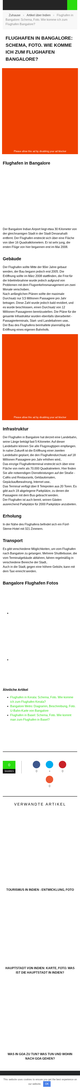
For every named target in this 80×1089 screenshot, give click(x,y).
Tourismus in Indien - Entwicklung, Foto (40, 889)
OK (47, 1083)
